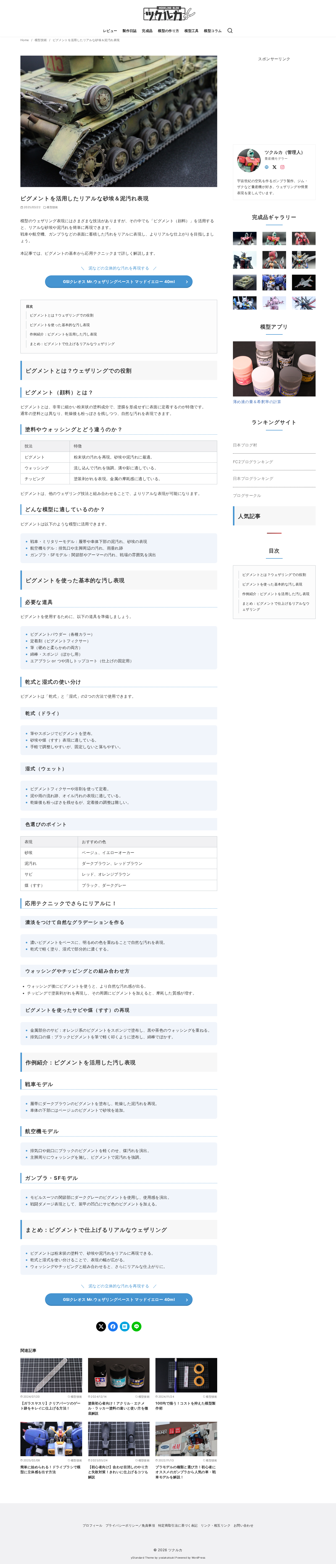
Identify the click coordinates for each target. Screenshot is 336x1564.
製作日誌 (129, 31)
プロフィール (92, 1525)
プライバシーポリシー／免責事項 (130, 1525)
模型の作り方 (168, 31)
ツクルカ (175, 1550)
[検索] (230, 31)
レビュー (110, 31)
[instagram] (282, 166)
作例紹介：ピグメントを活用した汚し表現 (63, 334)
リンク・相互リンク (215, 1525)
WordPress (198, 1557)
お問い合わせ (243, 1525)
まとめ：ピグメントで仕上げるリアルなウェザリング (72, 344)
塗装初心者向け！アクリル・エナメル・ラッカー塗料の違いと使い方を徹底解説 (118, 1408)
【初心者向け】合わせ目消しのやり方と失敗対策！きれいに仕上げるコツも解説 (118, 1472)
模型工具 (191, 31)
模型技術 (41, 40)
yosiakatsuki (167, 1557)
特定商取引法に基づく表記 (178, 1525)
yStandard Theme (142, 1557)
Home (25, 40)
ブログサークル (247, 495)
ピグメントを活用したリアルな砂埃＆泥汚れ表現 (86, 40)
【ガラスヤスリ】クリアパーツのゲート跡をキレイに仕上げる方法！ (50, 1405)
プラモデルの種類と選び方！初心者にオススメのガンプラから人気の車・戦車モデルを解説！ (185, 1472)
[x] (274, 166)
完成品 (147, 31)
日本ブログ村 (245, 444)
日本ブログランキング (253, 478)
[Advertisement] (269, 99)
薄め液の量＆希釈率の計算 (257, 401)
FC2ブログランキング (253, 461)
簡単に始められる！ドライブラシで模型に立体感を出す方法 (50, 1469)
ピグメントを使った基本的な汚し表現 (60, 325)
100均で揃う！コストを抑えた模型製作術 (185, 1405)
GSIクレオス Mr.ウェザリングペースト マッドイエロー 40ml (119, 281)
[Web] (267, 166)
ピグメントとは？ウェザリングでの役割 (61, 315)
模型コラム (213, 31)
